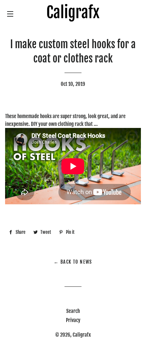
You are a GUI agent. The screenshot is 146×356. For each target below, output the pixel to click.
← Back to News (73, 262)
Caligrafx (82, 335)
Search (73, 311)
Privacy (73, 320)
